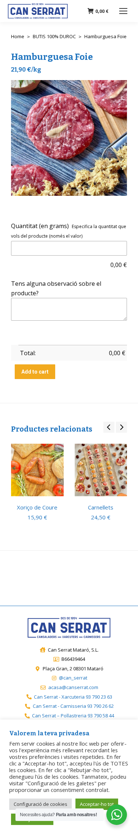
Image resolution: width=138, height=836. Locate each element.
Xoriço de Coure (37, 507)
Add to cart (35, 372)
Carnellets (100, 507)
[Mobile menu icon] (123, 11)
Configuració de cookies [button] (40, 804)
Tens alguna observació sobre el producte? (56, 288)
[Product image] (37, 470)
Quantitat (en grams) (40, 226)
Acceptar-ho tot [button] (97, 804)
